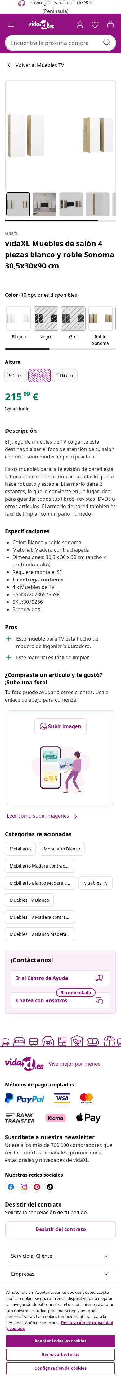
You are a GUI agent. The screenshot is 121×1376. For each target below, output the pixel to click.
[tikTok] (50, 1187)
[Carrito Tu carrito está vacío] (110, 25)
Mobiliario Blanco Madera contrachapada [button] (42, 883)
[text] (21, 398)
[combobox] (60, 43)
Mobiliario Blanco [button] (62, 849)
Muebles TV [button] (95, 883)
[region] (60, 1329)
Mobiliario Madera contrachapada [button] (42, 866)
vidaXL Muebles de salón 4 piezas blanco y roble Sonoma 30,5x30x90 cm (59, 254)
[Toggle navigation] (11, 24)
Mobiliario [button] (20, 849)
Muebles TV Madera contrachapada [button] (42, 917)
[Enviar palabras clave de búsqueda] (107, 42)
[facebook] (11, 1187)
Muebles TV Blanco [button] (29, 900)
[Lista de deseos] (95, 25)
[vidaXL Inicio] (41, 24)
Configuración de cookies (60, 1368)
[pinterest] (37, 1187)
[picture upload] (60, 769)
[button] (18, 326)
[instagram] (24, 1187)
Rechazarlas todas (60, 1354)
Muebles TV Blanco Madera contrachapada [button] (42, 934)
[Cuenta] (80, 25)
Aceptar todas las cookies (60, 1341)
